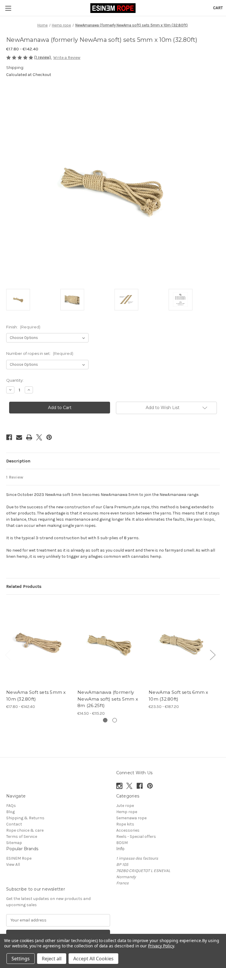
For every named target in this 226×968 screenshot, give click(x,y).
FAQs (11, 805)
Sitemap (14, 842)
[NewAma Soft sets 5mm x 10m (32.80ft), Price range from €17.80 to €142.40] (38, 643)
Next (212, 654)
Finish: (23, 327)
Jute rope (125, 805)
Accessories (127, 830)
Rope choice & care (25, 830)
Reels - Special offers (136, 836)
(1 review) (43, 57)
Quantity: (15, 380)
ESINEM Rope (18, 858)
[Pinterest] (49, 437)
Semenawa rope (131, 817)
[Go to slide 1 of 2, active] (105, 720)
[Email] (19, 437)
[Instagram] (119, 786)
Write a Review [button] (66, 57)
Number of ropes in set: (39, 353)
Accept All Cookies (93, 958)
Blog (10, 811)
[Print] (29, 437)
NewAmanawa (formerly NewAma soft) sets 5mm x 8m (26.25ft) (107, 698)
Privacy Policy (161, 946)
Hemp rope (126, 811)
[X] (39, 437)
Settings (20, 958)
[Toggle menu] (8, 8)
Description (18, 461)
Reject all (52, 958)
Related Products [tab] (23, 586)
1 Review (14, 477)
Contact (14, 824)
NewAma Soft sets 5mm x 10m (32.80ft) (36, 695)
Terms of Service (21, 836)
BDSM (122, 842)
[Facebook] (9, 437)
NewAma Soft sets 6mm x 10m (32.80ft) (178, 695)
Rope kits (125, 824)
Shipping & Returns (25, 817)
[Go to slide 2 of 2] (114, 720)
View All (13, 864)
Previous (8, 654)
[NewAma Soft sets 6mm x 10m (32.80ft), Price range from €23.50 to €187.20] (181, 643)
